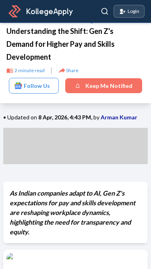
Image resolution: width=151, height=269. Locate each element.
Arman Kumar (119, 117)
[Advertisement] (75, 146)
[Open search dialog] (105, 11)
